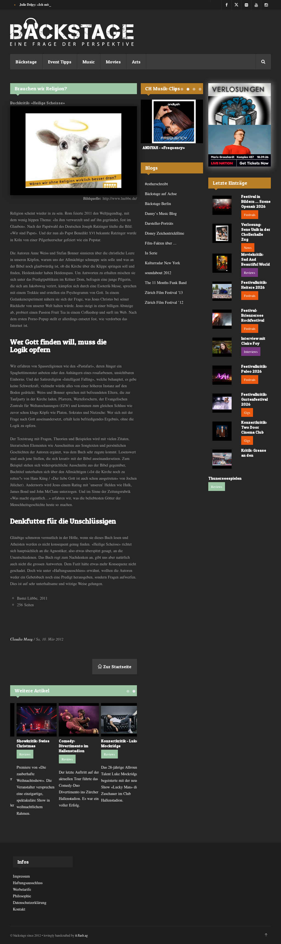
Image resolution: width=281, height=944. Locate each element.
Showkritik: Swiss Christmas (27, 743)
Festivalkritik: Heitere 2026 (254, 285)
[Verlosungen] (239, 104)
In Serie (151, 252)
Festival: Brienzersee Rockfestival (252, 315)
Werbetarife (22, 889)
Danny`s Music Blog (161, 213)
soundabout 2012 (158, 272)
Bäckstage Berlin (158, 203)
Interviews (251, 351)
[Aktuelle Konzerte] (239, 146)
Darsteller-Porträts (159, 223)
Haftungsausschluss (28, 882)
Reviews (19, 754)
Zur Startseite (116, 666)
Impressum (21, 876)
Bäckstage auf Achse (161, 193)
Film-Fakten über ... (160, 243)
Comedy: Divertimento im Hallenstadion (68, 745)
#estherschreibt (156, 183)
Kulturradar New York (162, 262)
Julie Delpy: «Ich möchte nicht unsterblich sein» (53, 4)
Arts (136, 61)
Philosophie (22, 895)
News (248, 247)
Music (89, 61)
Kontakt (19, 909)
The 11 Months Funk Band (166, 282)
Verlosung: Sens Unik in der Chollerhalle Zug (255, 231)
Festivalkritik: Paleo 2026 (254, 368)
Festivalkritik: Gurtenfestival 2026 (254, 399)
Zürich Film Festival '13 (164, 292)
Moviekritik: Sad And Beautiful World (255, 259)
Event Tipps (59, 61)
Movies (113, 61)
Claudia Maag (21, 639)
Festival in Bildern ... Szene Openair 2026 (256, 201)
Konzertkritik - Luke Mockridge (114, 743)
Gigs (247, 412)
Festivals (249, 214)
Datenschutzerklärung (29, 902)
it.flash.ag (81, 935)
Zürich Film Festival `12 (164, 302)
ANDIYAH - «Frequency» (162, 147)
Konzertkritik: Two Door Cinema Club (254, 427)
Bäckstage (26, 61)
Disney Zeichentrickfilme (164, 233)
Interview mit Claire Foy (253, 340)
